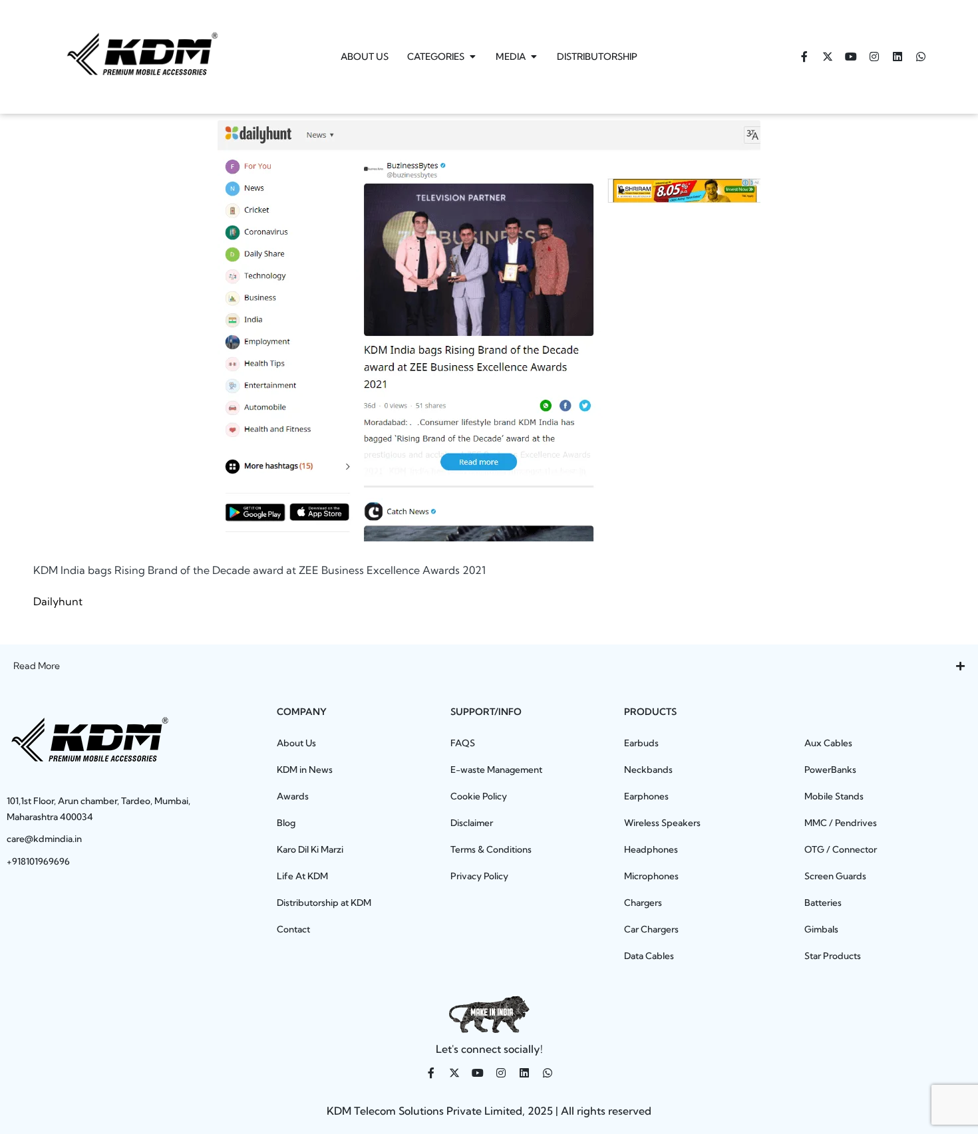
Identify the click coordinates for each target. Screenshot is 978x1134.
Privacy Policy (479, 876)
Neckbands (648, 769)
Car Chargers (651, 929)
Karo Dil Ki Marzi (310, 849)
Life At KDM (302, 876)
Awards (293, 796)
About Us (296, 743)
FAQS (462, 743)
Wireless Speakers (662, 822)
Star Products (832, 955)
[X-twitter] (827, 56)
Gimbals (821, 929)
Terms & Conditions (491, 849)
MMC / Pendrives (840, 822)
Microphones (651, 876)
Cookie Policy (478, 796)
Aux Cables (828, 743)
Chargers (643, 902)
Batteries (823, 902)
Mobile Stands (834, 796)
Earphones (646, 796)
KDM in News (305, 769)
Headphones (651, 849)
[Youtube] (851, 56)
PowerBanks (830, 769)
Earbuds (641, 743)
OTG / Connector (840, 849)
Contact (293, 929)
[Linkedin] (897, 56)
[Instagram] (874, 56)
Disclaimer (471, 822)
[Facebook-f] (804, 56)
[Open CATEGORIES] (472, 57)
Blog (286, 822)
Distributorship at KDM (324, 902)
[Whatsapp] (920, 56)
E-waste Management (496, 769)
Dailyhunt (57, 601)
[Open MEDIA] (533, 57)
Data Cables (649, 955)
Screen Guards (835, 876)
